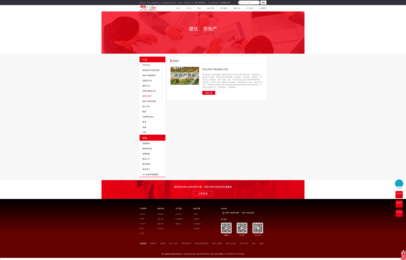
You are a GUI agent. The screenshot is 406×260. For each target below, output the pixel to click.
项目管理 (196, 228)
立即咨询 (203, 193)
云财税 (195, 214)
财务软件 (153, 243)
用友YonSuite (231, 243)
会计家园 (160, 228)
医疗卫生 (146, 106)
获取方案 (208, 93)
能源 (144, 111)
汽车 (144, 132)
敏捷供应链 (147, 148)
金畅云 (261, 243)
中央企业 (146, 64)
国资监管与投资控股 (151, 70)
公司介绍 (178, 214)
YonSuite (142, 214)
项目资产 (146, 169)
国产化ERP (244, 243)
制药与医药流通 (149, 101)
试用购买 (160, 214)
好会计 (142, 228)
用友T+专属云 (217, 243)
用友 (253, 243)
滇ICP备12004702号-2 (203, 254)
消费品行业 (147, 80)
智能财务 (146, 143)
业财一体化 (173, 243)
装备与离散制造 (149, 75)
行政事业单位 (148, 116)
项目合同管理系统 (201, 243)
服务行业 (146, 85)
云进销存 (196, 219)
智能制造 (146, 153)
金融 (144, 127)
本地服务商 (179, 219)
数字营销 (146, 164)
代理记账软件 (186, 243)
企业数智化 (197, 224)
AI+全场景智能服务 (150, 174)
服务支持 (160, 219)
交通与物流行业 (149, 90)
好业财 (142, 219)
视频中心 (178, 224)
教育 (144, 121)
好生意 (142, 233)
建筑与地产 (147, 96)
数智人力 (146, 158)
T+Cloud (142, 224)
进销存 (162, 243)
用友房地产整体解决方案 (215, 69)
